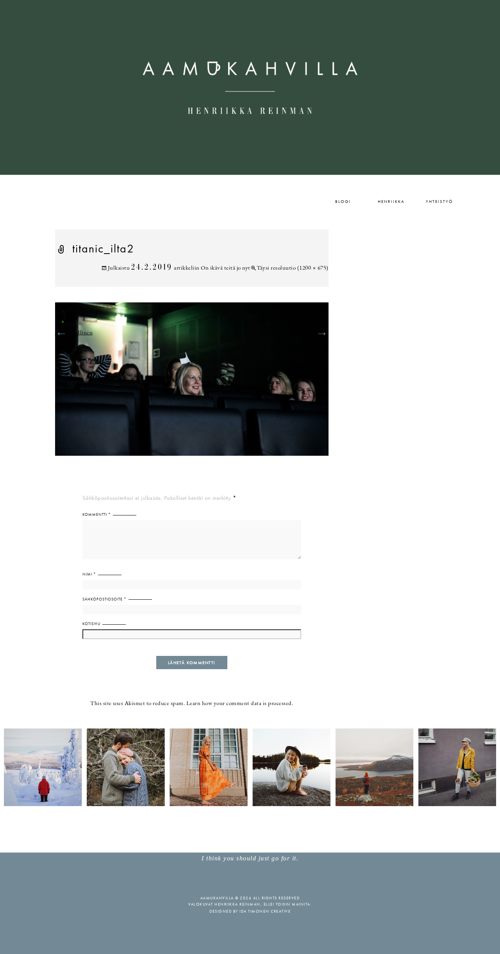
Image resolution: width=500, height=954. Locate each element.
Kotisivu (91, 623)
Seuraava (311, 333)
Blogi (343, 201)
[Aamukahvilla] (250, 87)
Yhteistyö (439, 201)
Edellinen (74, 333)
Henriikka (391, 201)
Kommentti (96, 514)
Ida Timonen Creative (265, 911)
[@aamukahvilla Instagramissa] (250, 766)
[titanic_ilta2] (192, 384)
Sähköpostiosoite (104, 599)
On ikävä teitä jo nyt (225, 268)
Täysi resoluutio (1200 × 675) (293, 268)
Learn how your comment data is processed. (239, 704)
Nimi (89, 574)
